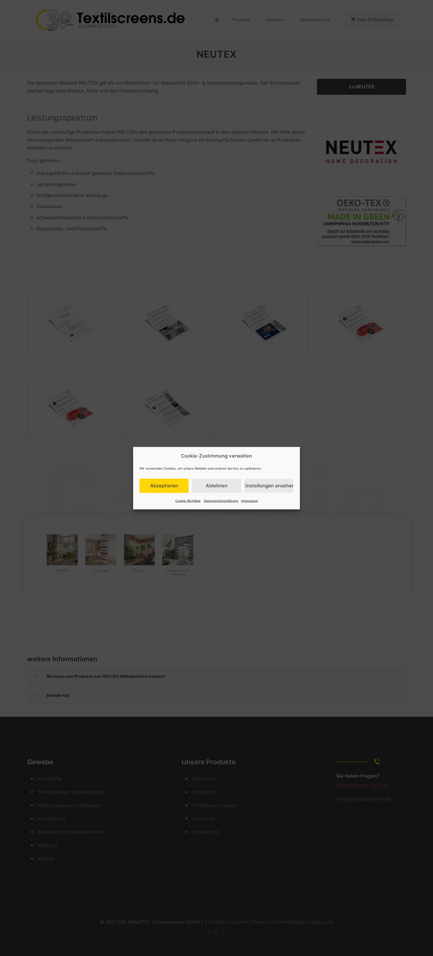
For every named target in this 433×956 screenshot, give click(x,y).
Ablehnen (217, 486)
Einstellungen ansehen (269, 486)
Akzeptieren (164, 486)
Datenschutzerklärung (221, 500)
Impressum (249, 500)
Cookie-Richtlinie (188, 500)
